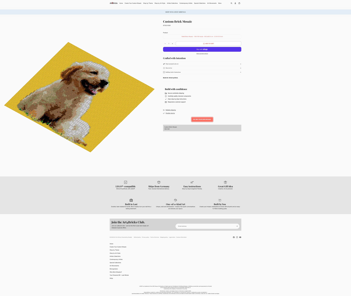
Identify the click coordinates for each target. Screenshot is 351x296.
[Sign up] (237, 226)
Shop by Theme (114, 250)
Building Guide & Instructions (173, 72)
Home (111, 243)
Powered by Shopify (127, 237)
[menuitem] (219, 3)
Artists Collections (115, 256)
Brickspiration (114, 269)
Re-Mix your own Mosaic (202, 119)
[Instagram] (237, 237)
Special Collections (115, 262)
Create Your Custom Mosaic (118, 247)
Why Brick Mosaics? (116, 272)
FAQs (111, 278)
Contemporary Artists (116, 259)
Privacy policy (145, 237)
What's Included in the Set (172, 64)
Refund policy (137, 237)
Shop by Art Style (115, 253)
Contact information (181, 237)
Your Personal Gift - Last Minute (119, 275)
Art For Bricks (117, 237)
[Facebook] (234, 237)
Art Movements (114, 265)
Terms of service (154, 237)
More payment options (202, 53)
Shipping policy (164, 237)
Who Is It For (169, 68)
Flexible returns (170, 113)
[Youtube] (240, 237)
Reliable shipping (171, 110)
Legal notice (172, 237)
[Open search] (231, 3)
